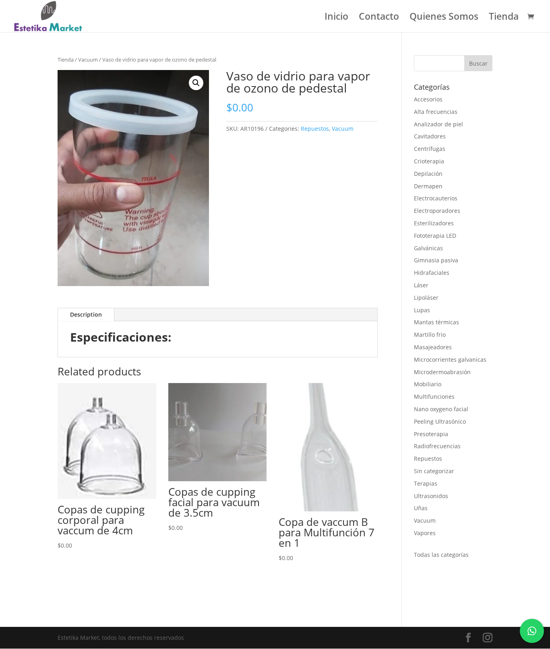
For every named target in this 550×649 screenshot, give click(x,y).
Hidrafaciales (431, 272)
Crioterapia (429, 161)
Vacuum (88, 59)
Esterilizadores (434, 223)
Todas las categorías (441, 554)
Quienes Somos (443, 18)
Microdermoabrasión (442, 372)
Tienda (504, 18)
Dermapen (428, 186)
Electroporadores (437, 210)
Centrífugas (429, 148)
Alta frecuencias (435, 111)
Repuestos (315, 128)
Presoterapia (431, 434)
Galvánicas (428, 248)
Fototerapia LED (435, 235)
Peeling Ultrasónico (440, 421)
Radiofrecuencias (437, 446)
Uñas (421, 508)
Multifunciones (434, 396)
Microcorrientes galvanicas (450, 359)
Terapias (425, 483)
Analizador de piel (438, 124)
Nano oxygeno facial (441, 409)
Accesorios (428, 99)
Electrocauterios (435, 198)
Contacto (379, 18)
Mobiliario (427, 384)
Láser (421, 285)
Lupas (422, 310)
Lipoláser (426, 297)
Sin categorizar (434, 471)
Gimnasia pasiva (436, 260)
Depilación (428, 173)
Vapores (425, 533)
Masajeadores (433, 347)
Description (86, 314)
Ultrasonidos (431, 496)
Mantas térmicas (436, 322)
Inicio (336, 18)
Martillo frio (430, 334)
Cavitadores (430, 136)
